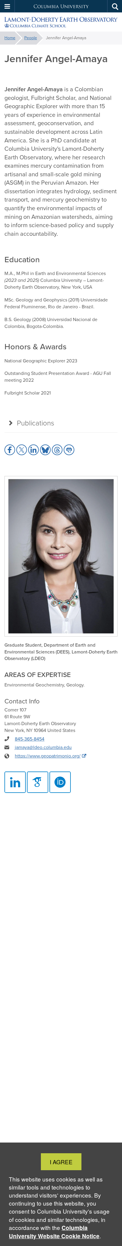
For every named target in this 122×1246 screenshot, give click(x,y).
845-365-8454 (29, 739)
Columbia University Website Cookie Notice (54, 1232)
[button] (7, 6)
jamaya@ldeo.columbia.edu (43, 747)
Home (9, 38)
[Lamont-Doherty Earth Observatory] (61, 22)
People (30, 38)
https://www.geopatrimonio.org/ (48, 755)
